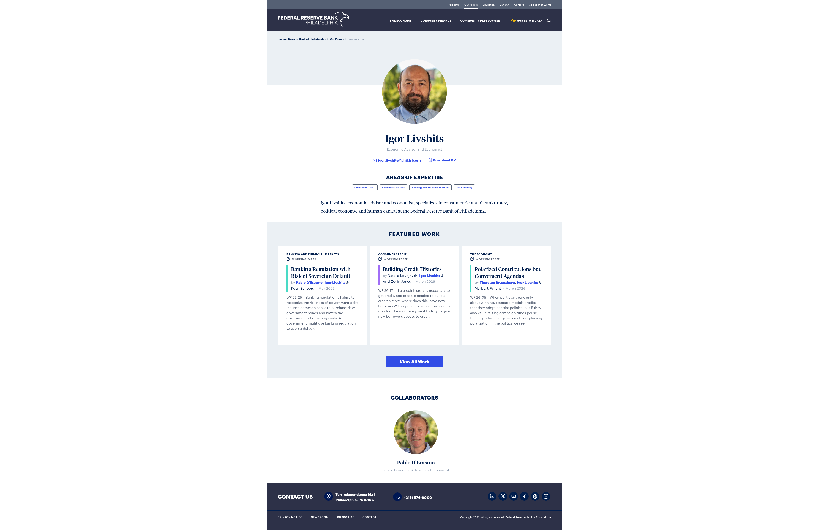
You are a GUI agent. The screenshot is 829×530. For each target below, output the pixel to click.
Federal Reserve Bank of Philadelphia (313, 19)
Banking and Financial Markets (430, 187)
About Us (454, 4)
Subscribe (345, 517)
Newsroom (320, 517)
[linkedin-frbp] (492, 496)
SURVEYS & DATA (530, 20)
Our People (471, 4)
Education (488, 4)
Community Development (481, 20)
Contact (369, 517)
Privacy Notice (290, 517)
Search (549, 20)
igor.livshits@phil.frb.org (399, 159)
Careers (519, 4)
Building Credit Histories (412, 269)
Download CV (444, 159)
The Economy (401, 20)
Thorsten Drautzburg (497, 282)
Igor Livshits (334, 282)
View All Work (414, 361)
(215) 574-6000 (418, 497)
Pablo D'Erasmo (309, 282)
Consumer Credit (364, 187)
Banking (504, 4)
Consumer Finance (436, 20)
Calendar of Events (540, 4)
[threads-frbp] (535, 496)
